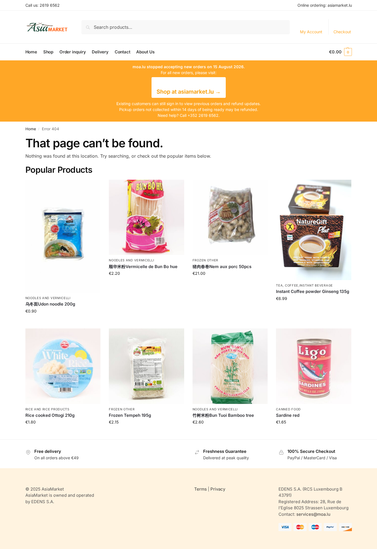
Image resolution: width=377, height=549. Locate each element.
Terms (200, 489)
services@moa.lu (313, 514)
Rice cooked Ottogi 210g (50, 415)
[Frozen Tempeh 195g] (146, 366)
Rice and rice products (47, 409)
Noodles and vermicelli (48, 298)
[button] (340, 52)
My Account (311, 31)
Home (30, 129)
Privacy (217, 489)
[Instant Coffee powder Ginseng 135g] (313, 230)
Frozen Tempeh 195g (130, 415)
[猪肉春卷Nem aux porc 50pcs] (230, 217)
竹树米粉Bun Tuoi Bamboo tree (223, 415)
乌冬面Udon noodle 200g (50, 304)
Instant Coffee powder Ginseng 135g (312, 291)
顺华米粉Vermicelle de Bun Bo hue (143, 266)
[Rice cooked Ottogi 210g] (63, 366)
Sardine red (287, 415)
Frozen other (205, 260)
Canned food (288, 409)
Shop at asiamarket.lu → (189, 91)
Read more (62, 322)
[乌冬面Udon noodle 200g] (63, 236)
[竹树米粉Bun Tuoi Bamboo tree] (230, 366)
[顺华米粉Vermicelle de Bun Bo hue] (146, 217)
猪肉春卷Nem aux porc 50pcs (222, 266)
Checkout (342, 31)
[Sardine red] (313, 366)
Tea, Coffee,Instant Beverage (304, 285)
